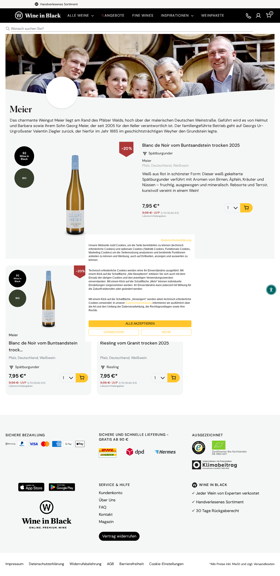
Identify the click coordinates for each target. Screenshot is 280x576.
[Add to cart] (246, 207)
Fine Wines (142, 15)
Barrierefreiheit (131, 564)
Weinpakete (212, 15)
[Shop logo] (38, 15)
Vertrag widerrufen (119, 536)
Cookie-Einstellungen (166, 564)
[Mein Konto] (258, 15)
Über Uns (107, 500)
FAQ (102, 507)
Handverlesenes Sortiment (220, 502)
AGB (110, 564)
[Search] (8, 28)
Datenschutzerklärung (46, 564)
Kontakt (106, 514)
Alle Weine (78, 15)
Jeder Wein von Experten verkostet (227, 493)
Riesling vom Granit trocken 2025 (134, 343)
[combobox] (140, 29)
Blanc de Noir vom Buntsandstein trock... (43, 346)
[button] (271, 289)
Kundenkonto (110, 492)
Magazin (106, 521)
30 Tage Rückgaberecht (217, 510)
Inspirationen (175, 15)
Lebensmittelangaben (154, 216)
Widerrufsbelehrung (86, 564)
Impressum (14, 564)
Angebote (113, 15)
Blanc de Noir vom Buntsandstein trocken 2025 (191, 145)
